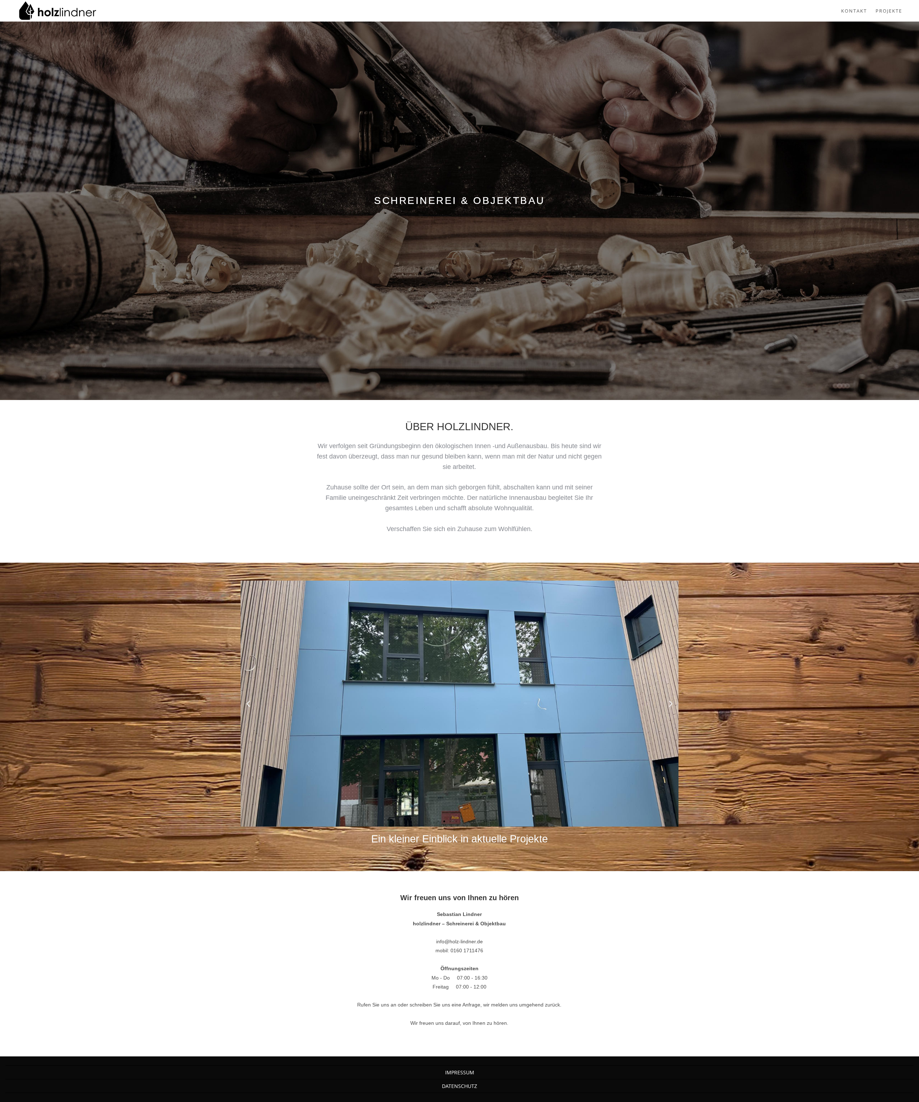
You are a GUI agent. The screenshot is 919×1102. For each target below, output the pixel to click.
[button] (248, 703)
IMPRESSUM (459, 1072)
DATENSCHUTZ (459, 1086)
